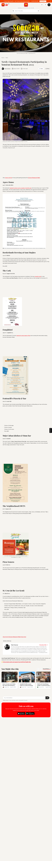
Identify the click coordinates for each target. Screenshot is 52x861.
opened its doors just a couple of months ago (20, 188)
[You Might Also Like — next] (41, 669)
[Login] (45, 4)
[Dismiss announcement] (50, 1)
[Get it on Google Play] (30, 713)
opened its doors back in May (23, 335)
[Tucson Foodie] (26, 5)
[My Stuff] (41, 4)
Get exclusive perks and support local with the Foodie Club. (17, 662)
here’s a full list (8, 177)
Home (3, 57)
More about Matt (42, 644)
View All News (46, 668)
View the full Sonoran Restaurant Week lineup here (14, 636)
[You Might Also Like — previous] (38, 669)
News (7, 57)
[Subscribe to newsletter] (47, 697)
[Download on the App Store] (21, 713)
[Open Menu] (49, 4)
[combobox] (25, 11)
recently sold (38, 276)
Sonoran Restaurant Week (34, 177)
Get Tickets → (43, 1)
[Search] (38, 11)
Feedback (50, 430)
